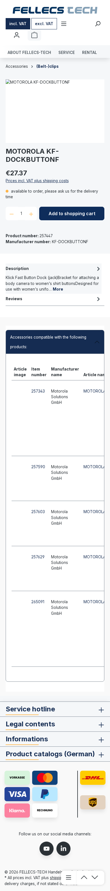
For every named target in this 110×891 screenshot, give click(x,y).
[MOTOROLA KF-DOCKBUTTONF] (55, 111)
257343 (38, 391)
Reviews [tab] (14, 299)
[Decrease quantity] (12, 213)
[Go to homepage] (55, 10)
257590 (38, 467)
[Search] (97, 23)
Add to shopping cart (72, 213)
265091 (37, 602)
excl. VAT (44, 23)
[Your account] (16, 35)
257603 (38, 511)
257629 (38, 557)
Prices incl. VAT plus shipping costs (37, 180)
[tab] (54, 278)
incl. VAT (18, 23)
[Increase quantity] (31, 213)
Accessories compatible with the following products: (48, 342)
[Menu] (64, 23)
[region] (55, 111)
